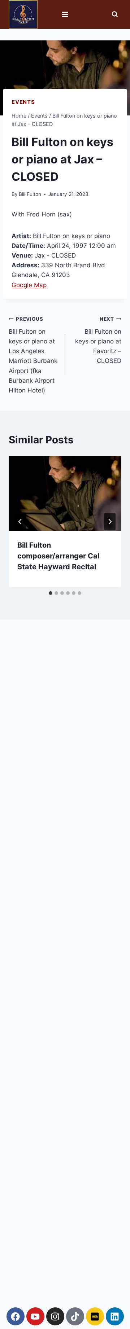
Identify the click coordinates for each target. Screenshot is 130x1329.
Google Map (29, 285)
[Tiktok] (75, 1316)
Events (23, 101)
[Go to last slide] (20, 521)
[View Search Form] (114, 14)
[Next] (110, 521)
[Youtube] (35, 1316)
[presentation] (65, 493)
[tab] (50, 593)
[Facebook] (15, 1316)
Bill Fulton (30, 194)
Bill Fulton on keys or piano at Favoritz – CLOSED (98, 340)
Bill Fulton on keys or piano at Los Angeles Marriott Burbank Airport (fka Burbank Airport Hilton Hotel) (33, 355)
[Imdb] (95, 1316)
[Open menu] (65, 14)
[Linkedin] (115, 1316)
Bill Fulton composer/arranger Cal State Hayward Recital (58, 556)
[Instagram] (55, 1316)
